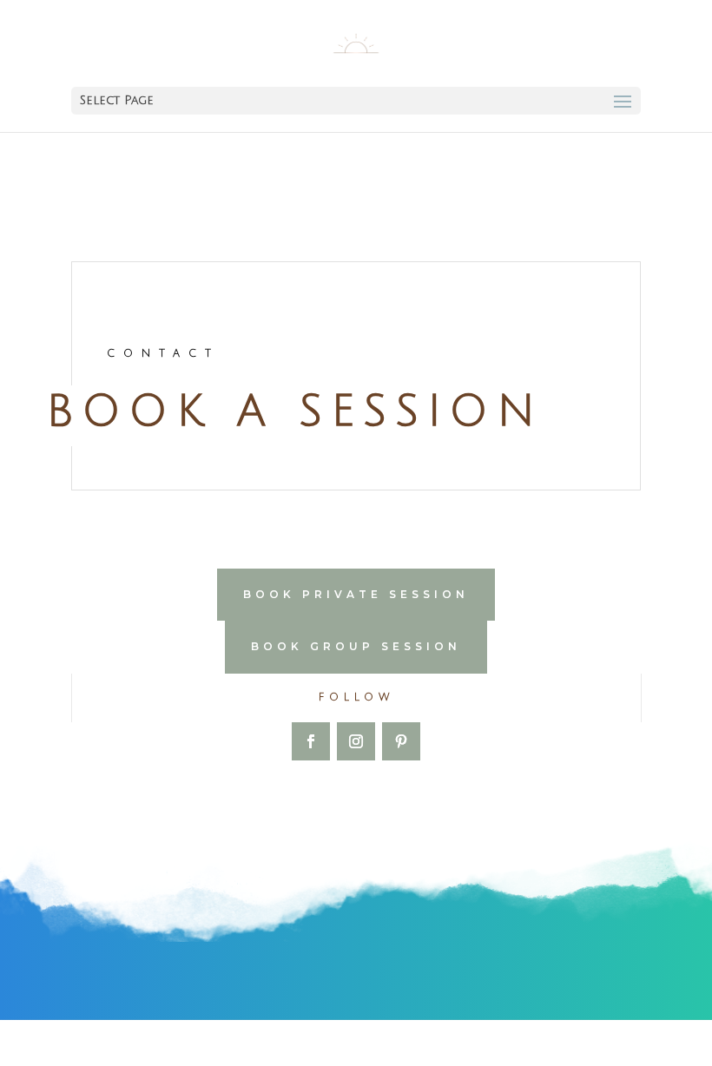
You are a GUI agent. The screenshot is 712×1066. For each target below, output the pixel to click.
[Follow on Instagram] (356, 741)
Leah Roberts (298, 1043)
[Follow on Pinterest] (401, 741)
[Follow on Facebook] (311, 741)
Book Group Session (356, 646)
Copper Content (515, 1043)
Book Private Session (356, 594)
